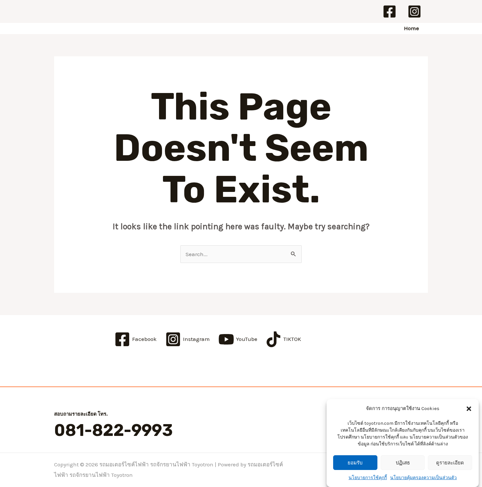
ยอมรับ (355, 463)
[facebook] (390, 11)
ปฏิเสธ (403, 463)
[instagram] (415, 11)
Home (411, 28)
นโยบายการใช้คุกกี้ (368, 477)
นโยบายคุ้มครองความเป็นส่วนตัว (423, 477)
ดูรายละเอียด (450, 463)
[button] (469, 408)
